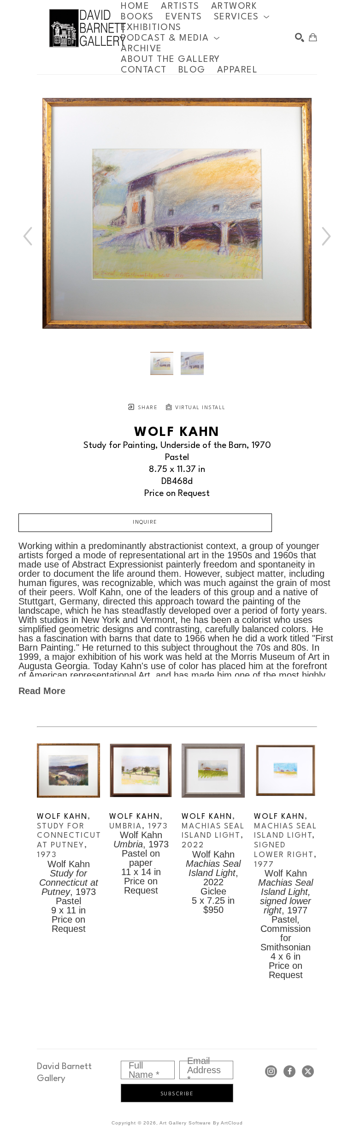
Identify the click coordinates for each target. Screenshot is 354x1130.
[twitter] (308, 1071)
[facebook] (289, 1071)
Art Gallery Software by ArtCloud (201, 1122)
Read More (41, 691)
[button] (242, 17)
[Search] (299, 37)
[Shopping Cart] (313, 37)
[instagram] (271, 1071)
